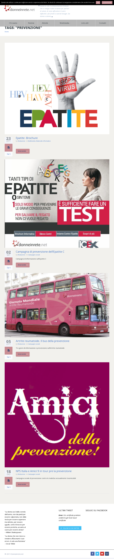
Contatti (102, 23)
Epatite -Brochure (27, 138)
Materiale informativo (43, 141)
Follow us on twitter (71, 528)
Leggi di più (107, 2)
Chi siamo (13, 23)
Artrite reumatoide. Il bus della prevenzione (42, 341)
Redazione (21, 141)
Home (7, 32)
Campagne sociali (34, 255)
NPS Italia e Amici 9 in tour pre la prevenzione (44, 471)
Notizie (31, 23)
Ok (98, 2)
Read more (22, 151)
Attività (45, 23)
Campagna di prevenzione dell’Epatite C (40, 251)
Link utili (84, 23)
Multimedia (64, 23)
